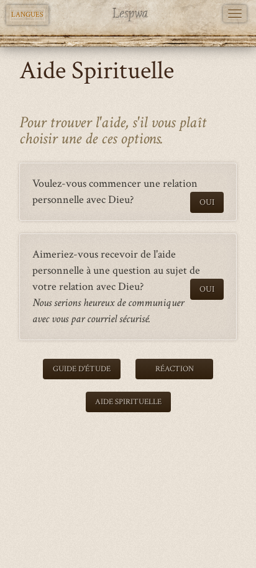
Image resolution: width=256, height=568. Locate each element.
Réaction (174, 369)
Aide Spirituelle (128, 402)
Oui (206, 202)
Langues (27, 14)
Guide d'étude (82, 369)
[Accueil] (128, 14)
